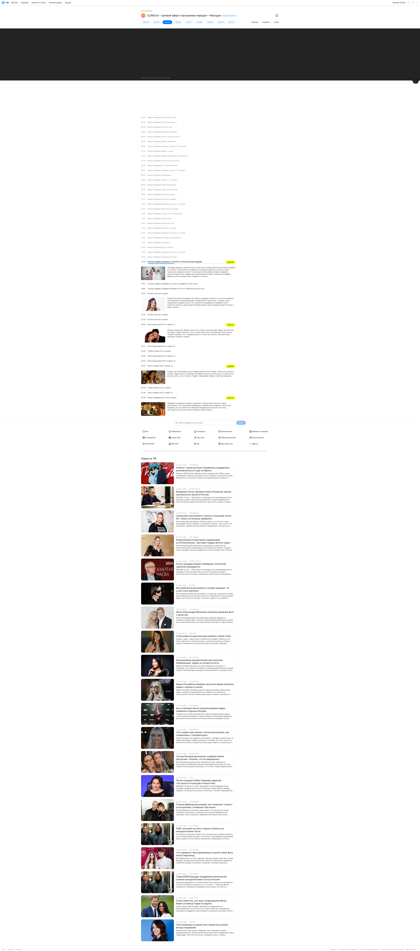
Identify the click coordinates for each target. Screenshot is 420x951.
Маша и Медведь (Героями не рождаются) (164, 238)
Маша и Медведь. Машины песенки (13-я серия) (167, 146)
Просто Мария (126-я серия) (159, 393)
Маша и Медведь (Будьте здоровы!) (162, 141)
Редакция (333, 949)
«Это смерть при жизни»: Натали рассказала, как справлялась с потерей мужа (202, 733)
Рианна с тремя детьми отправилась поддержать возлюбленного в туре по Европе (203, 469)
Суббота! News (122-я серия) (159, 351)
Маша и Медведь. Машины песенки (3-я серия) (166, 233)
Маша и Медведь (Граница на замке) (162, 132)
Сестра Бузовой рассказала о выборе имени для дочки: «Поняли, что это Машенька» (200, 758)
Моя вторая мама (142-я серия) (160, 346)
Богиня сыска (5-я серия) (158, 315)
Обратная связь (411, 949)
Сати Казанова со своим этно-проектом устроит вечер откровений (202, 926)
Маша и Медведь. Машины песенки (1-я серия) (166, 170)
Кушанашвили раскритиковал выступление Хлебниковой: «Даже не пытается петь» (199, 661)
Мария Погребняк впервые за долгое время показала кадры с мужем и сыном (205, 685)
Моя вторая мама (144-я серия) (160, 361)
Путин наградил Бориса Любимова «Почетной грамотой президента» (201, 565)
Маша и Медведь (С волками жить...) (162, 122)
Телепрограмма (146, 10)
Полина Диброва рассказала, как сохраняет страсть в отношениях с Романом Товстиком (204, 806)
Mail (3, 949)
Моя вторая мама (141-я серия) (160, 324)
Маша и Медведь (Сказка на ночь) (161, 223)
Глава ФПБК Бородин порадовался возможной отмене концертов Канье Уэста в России (201, 878)
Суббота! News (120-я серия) (159, 388)
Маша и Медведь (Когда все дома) (161, 194)
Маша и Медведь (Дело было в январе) (163, 209)
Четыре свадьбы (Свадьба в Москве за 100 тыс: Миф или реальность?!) (176, 289)
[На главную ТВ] (7, 2)
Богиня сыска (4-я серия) (158, 293)
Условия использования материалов (392, 949)
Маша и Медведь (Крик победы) (160, 247)
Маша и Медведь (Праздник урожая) (162, 257)
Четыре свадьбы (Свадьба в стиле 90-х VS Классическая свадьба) (175, 262)
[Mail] (3, 2)
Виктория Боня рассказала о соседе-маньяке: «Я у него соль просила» (202, 589)
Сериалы (266, 22)
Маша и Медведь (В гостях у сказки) (162, 397)
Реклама (18, 949)
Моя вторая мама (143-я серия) (160, 356)
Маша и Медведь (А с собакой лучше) (163, 165)
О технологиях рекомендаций (347, 949)
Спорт (276, 22)
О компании (10, 949)
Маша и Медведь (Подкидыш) (159, 175)
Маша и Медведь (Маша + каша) (160, 151)
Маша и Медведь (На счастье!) (160, 127)
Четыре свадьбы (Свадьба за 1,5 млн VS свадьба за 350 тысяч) (173, 284)
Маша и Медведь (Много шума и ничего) (164, 137)
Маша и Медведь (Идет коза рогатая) (162, 190)
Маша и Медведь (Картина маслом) (162, 185)
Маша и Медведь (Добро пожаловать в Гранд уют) (168, 156)
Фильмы (255, 22)
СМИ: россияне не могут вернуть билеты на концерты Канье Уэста (200, 830)
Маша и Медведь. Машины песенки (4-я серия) (166, 252)
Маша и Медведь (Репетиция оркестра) (163, 161)
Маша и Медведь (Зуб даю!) (159, 242)
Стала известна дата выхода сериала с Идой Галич (203, 636)
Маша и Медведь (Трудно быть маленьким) (165, 214)
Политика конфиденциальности (369, 949)
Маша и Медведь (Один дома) (159, 218)
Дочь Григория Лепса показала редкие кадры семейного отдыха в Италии (200, 709)
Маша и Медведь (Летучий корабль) (162, 199)
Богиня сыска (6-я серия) (158, 319)
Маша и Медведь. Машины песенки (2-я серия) (166, 204)
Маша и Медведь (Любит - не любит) (162, 180)
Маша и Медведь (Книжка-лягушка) (162, 228)
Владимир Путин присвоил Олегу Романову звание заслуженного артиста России (203, 493)
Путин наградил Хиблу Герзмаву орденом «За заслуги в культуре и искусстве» (198, 782)
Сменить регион (229, 16)
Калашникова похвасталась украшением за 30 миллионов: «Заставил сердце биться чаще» (203, 541)
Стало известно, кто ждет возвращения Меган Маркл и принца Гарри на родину (201, 902)
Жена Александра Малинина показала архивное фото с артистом (205, 613)
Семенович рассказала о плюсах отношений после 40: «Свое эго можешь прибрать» (203, 517)
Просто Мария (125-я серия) (159, 366)
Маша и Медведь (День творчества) (162, 117)
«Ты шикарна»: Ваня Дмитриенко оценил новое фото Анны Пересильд (204, 854)
